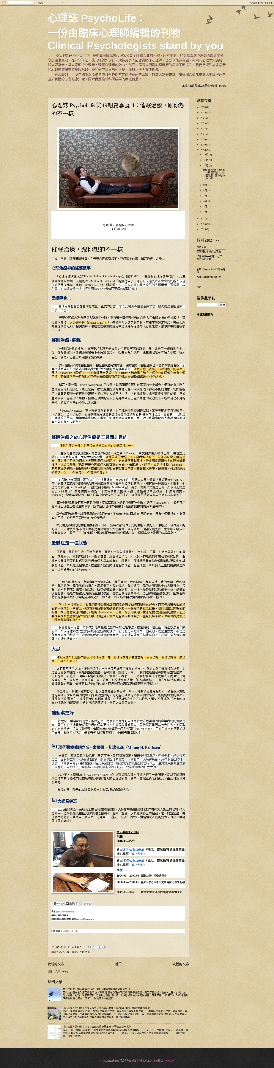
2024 (203, 118)
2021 (203, 134)
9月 (205, 185)
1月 (205, 212)
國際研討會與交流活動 (209, 251)
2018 (203, 150)
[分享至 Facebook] (100, 947)
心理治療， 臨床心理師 (71, 952)
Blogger (169, 1060)
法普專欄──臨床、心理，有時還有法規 (210, 258)
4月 (205, 201)
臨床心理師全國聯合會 (209, 277)
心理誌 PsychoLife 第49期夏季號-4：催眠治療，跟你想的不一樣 (214, 174)
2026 (203, 107)
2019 (203, 144)
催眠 (87, 952)
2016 (203, 224)
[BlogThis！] (93, 947)
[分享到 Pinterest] (103, 947)
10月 (206, 165)
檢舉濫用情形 (205, 314)
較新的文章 (56, 964)
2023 (203, 123)
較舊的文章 (180, 964)
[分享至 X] (96, 947)
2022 (203, 128)
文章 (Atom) (61, 971)
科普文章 (201, 247)
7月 (205, 196)
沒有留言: (77, 947)
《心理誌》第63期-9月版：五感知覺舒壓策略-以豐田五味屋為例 (97, 1026)
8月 (205, 190)
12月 (206, 154)
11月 (206, 160)
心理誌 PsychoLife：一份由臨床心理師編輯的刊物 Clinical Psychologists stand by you (135, 31)
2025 (203, 112)
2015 (203, 229)
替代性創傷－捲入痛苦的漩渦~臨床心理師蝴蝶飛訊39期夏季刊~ (97, 989)
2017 (203, 218)
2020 (203, 139)
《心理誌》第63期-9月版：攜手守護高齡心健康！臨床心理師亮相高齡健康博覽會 (106, 1008)
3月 (205, 206)
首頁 (118, 964)
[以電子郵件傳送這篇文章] (89, 947)
